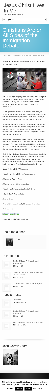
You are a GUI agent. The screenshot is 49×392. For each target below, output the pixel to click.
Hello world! (17, 300)
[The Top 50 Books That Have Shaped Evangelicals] (7, 264)
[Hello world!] (7, 303)
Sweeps (11, 199)
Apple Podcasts (29, 174)
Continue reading (8, 209)
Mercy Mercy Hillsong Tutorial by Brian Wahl (28, 322)
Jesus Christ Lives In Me (24, 7)
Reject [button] (28, 389)
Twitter (20, 179)
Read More (37, 388)
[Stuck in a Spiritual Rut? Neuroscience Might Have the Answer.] (7, 276)
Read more (24, 169)
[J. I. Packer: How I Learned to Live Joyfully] (7, 287)
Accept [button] (19, 389)
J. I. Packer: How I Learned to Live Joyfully (27, 284)
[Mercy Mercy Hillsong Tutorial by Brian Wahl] (7, 326)
